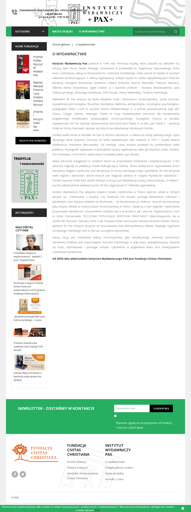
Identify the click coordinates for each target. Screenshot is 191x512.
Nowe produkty (114, 473)
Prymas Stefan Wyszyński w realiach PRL (40, 66)
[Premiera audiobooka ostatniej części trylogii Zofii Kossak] (30, 332)
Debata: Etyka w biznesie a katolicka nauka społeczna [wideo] (27, 376)
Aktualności (24, 212)
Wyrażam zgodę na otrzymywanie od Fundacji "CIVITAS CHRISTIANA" (144, 425)
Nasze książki (62, 31)
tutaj (97, 510)
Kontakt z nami (114, 479)
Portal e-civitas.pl (77, 467)
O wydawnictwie (92, 31)
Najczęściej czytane (24, 228)
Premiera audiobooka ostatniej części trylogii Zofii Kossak (28, 346)
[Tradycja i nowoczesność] (29, 178)
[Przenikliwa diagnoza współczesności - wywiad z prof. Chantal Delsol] (30, 242)
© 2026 (15, 497)
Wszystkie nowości (33, 140)
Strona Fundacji (76, 462)
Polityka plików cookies (119, 467)
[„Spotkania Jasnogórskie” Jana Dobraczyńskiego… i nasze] (30, 306)
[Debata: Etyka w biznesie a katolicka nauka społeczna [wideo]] (30, 362)
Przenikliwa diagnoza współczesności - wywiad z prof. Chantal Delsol (28, 256)
